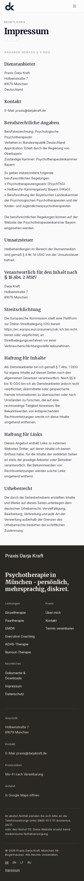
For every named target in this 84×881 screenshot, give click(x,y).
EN (14, 862)
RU (29, 862)
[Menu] (74, 6)
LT (21, 862)
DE (7, 862)
